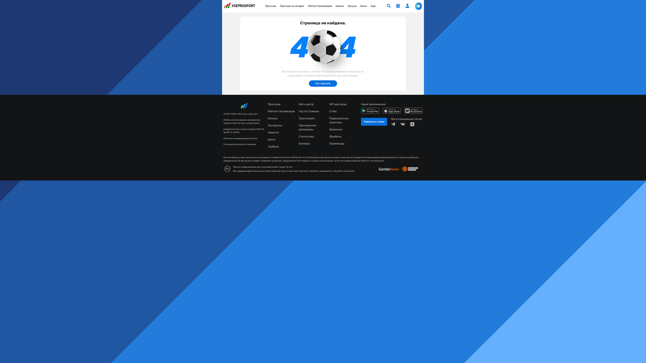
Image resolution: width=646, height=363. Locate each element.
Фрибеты (335, 136)
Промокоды (336, 143)
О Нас (333, 111)
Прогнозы (270, 6)
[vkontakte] (403, 124)
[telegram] (393, 124)
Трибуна (273, 146)
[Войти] (407, 6)
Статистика (306, 136)
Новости (273, 132)
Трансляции (307, 118)
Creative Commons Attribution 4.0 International (295, 157)
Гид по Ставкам (309, 111)
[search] (389, 6)
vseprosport (239, 6)
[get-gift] (398, 6)
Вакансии (335, 129)
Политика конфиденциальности (240, 138)
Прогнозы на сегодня (292, 6)
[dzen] (412, 124)
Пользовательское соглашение (239, 144)
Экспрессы (275, 125)
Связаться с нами (374, 121)
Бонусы (352, 6)
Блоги (363, 6)
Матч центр (306, 104)
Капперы (304, 143)
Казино (340, 6)
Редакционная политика (339, 120)
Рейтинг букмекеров (320, 6)
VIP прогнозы (337, 104)
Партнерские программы (307, 127)
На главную (323, 83)
